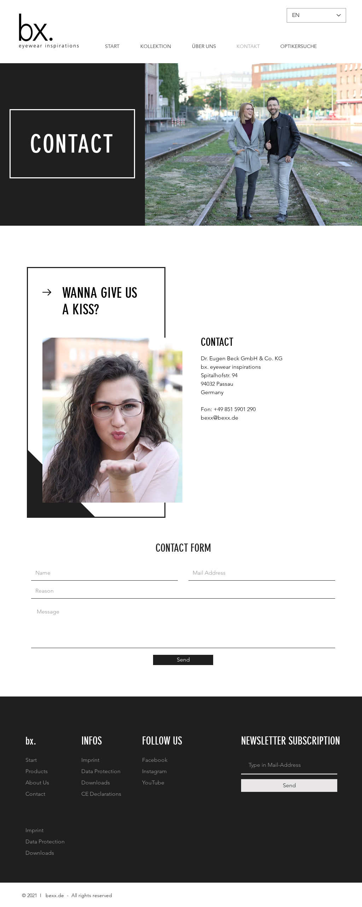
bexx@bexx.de (219, 417)
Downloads (95, 782)
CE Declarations (101, 793)
